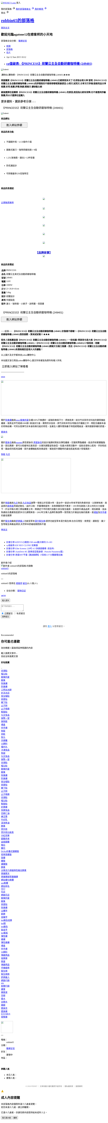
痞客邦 (19, 583)
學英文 (4, 530)
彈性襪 (4, 936)
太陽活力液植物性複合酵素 (13, 870)
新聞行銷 (5, 986)
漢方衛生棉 (40, 521)
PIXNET (34, 1086)
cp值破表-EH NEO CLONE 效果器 (22, 545)
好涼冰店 (5, 693)
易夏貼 (4, 699)
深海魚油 (5, 823)
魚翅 (3, 753)
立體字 (4, 911)
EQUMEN (5, 1014)
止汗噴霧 (5, 709)
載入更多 (5, 601)
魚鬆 (3, 454)
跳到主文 (5, 28)
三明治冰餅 (6, 690)
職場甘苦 (22, 41)
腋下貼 (4, 702)
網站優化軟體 (7, 880)
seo (2, 983)
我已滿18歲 (6, 1118)
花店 (3, 892)
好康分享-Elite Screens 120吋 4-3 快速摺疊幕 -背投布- (30, 548)
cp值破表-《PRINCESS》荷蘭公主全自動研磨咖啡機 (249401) (49, 63)
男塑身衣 (37, 442)
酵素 (3, 826)
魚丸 (3, 737)
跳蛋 (3, 961)
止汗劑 (4, 705)
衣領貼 (4, 671)
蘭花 (3, 848)
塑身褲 (4, 1011)
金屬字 (4, 917)
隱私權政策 (69, 1086)
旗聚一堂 (5, 718)
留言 (25, 583)
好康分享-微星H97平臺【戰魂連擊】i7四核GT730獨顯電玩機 (34, 555)
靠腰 (3, 858)
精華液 (4, 992)
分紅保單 (5, 835)
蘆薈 (3, 989)
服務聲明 (79, 1086)
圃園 (3, 1005)
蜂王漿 (4, 816)
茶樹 (3, 995)
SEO (3, 889)
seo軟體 (4, 883)
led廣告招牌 (6, 920)
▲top (3, 595)
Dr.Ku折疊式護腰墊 (10, 851)
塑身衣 (4, 432)
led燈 (3, 923)
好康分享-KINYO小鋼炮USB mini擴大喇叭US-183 (29, 542)
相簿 (8, 46)
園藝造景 (5, 839)
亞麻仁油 (5, 813)
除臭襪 (8, 420)
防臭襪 (4, 686)
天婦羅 (4, 740)
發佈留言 (5, 617)
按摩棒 (4, 958)
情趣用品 (5, 955)
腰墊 (3, 861)
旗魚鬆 (10, 506)
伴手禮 (103, 512)
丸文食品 (27, 503)
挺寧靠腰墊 (6, 854)
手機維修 (5, 968)
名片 (8, 52)
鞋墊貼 (4, 712)
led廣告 (4, 926)
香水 (3, 999)
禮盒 (96, 512)
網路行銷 (5, 980)
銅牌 (3, 914)
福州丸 (4, 747)
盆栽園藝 (5, 842)
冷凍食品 (5, 750)
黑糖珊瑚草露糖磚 (9, 877)
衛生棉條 (5, 974)
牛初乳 (4, 820)
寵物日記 (21, 591)
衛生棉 (8, 521)
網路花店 (5, 895)
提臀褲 (4, 1017)
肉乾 (3, 734)
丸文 (8, 454)
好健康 (4, 807)
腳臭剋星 (24, 420)
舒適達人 (20, 521)
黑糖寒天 (5, 873)
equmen (19, 442)
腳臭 (3, 680)
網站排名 (5, 886)
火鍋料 (4, 744)
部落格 (9, 49)
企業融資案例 (7, 202)
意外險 (4, 829)
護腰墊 (4, 864)
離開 (15, 1118)
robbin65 (5, 568)
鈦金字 (4, 930)
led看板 (4, 933)
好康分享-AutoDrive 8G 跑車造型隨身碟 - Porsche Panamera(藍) (34, 552)
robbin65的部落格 (17, 20)
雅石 (3, 845)
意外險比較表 (7, 832)
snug (3, 376)
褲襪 (3, 939)
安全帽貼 (5, 696)
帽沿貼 (4, 674)
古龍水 (4, 1002)
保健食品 (5, 810)
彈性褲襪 (5, 942)
